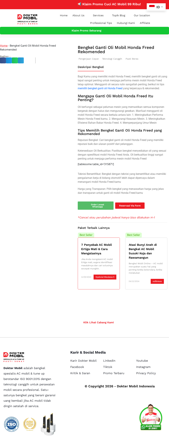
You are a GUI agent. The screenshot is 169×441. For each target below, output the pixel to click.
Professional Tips (101, 23)
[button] (3, 60)
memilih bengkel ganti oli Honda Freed (100, 88)
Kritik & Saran (80, 373)
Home (64, 15)
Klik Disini (145, 4)
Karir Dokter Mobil (83, 360)
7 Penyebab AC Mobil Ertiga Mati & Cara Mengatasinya (96, 249)
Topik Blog (118, 15)
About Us (78, 15)
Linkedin (109, 360)
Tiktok (107, 367)
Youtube (142, 360)
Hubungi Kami (126, 23)
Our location (142, 15)
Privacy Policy (146, 373)
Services (98, 15)
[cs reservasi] (151, 418)
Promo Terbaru (113, 373)
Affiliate (145, 23)
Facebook (77, 367)
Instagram (143, 367)
